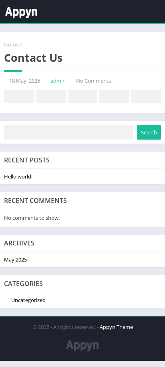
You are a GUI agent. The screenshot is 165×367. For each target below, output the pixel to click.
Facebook (19, 96)
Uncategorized (28, 300)
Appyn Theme (116, 327)
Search (149, 132)
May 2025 (15, 259)
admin (58, 80)
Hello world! (18, 176)
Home (11, 44)
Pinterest (82, 96)
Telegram (114, 96)
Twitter (51, 96)
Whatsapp (146, 96)
